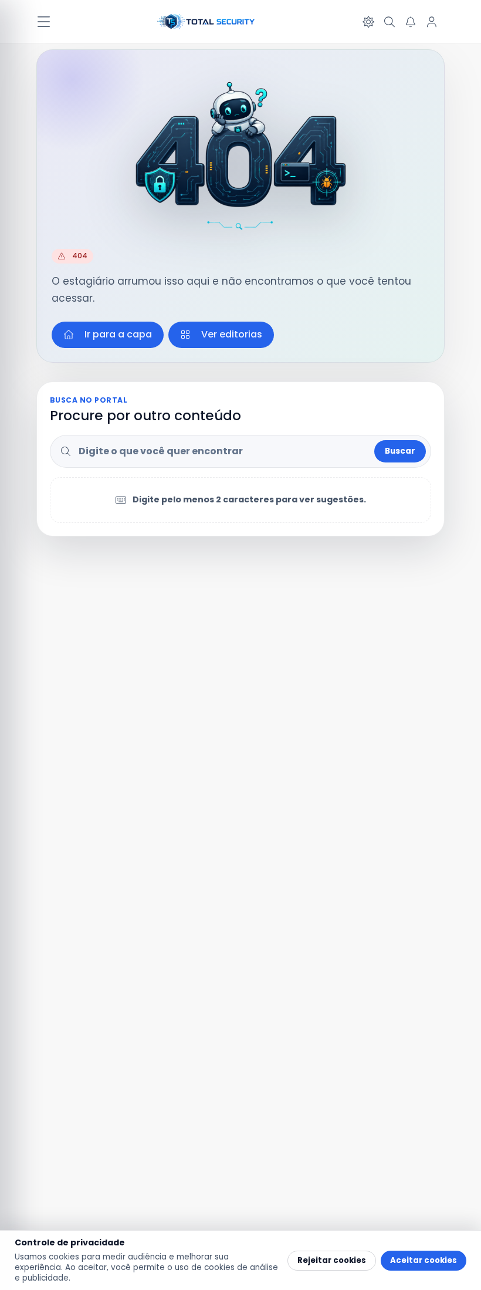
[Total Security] (206, 22)
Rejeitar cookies (331, 1260)
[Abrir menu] (43, 21)
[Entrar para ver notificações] (410, 21)
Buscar (400, 451)
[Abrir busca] (389, 21)
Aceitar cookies (423, 1260)
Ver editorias (231, 334)
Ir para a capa (118, 334)
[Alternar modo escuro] (368, 21)
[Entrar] (431, 21)
